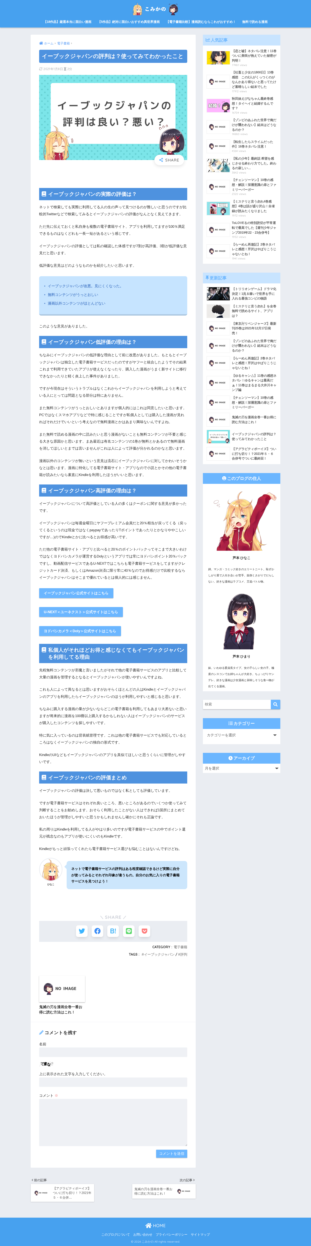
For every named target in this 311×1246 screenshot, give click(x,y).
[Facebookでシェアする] (97, 931)
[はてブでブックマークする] (113, 931)
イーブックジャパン (159, 954)
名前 (42, 1044)
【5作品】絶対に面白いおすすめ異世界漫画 (129, 21)
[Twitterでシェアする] (82, 931)
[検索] (275, 704)
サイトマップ (200, 1234)
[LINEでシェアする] (129, 931)
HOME (159, 1225)
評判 (183, 954)
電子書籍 (180, 947)
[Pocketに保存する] (144, 931)
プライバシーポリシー (171, 1234)
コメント (48, 1096)
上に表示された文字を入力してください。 (73, 1074)
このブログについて (115, 1234)
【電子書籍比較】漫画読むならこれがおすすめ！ (201, 21)
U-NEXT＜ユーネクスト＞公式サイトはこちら (81, 612)
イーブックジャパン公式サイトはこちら (76, 593)
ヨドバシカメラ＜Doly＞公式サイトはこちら (80, 631)
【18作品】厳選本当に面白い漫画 (67, 21)
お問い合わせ (142, 1234)
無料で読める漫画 (255, 21)
